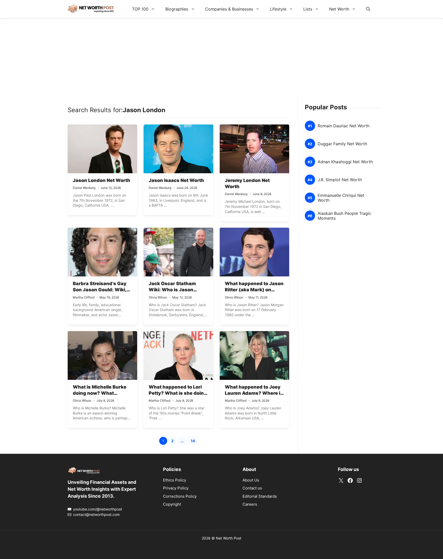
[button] (368, 9)
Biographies (176, 9)
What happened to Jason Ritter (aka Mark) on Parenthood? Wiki (254, 290)
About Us (251, 480)
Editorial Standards (260, 496)
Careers (250, 504)
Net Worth (339, 9)
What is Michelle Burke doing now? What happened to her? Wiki (99, 393)
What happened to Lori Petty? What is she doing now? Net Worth (178, 393)
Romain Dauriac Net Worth (343, 125)
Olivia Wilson (158, 297)
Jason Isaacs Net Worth (176, 180)
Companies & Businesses (229, 9)
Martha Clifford (83, 297)
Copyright (172, 504)
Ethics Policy (174, 480)
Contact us (252, 488)
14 (194, 442)
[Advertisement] (221, 60)
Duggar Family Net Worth (342, 143)
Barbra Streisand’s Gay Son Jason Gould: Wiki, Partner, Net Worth (99, 290)
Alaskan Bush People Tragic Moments (344, 216)
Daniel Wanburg (84, 188)
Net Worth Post (228, 538)
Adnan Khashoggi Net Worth (345, 161)
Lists (307, 9)
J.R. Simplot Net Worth (340, 179)
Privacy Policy (175, 488)
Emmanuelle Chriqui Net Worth (341, 198)
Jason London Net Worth (101, 180)
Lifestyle (278, 9)
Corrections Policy (180, 496)
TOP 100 (140, 9)
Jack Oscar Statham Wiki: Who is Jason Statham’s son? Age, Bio (177, 290)
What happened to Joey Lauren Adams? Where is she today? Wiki (254, 393)
